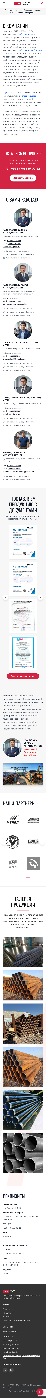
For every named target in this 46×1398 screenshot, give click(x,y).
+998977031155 (14, 301)
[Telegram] (5, 1370)
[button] (23, 542)
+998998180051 (14, 244)
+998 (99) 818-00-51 (11, 1341)
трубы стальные (25, 34)
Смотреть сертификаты (23, 676)
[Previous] (5, 597)
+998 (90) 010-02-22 (11, 1348)
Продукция (8, 1313)
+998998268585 (14, 469)
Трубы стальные (11, 93)
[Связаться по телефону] (41, 3)
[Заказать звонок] (40, 1392)
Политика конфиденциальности (16, 1320)
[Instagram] (11, 1370)
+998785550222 (14, 241)
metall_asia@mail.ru (11, 1352)
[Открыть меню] (4, 3)
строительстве (29, 96)
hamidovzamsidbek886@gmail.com (18, 472)
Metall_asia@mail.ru (11, 247)
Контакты (7, 1317)
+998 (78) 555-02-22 (12, 1228)
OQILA (35, 1391)
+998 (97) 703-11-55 (11, 1345)
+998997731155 (14, 356)
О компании (8, 1309)
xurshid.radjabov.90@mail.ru (15, 304)
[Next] (40, 597)
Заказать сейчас (23, 178)
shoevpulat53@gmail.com (14, 359)
